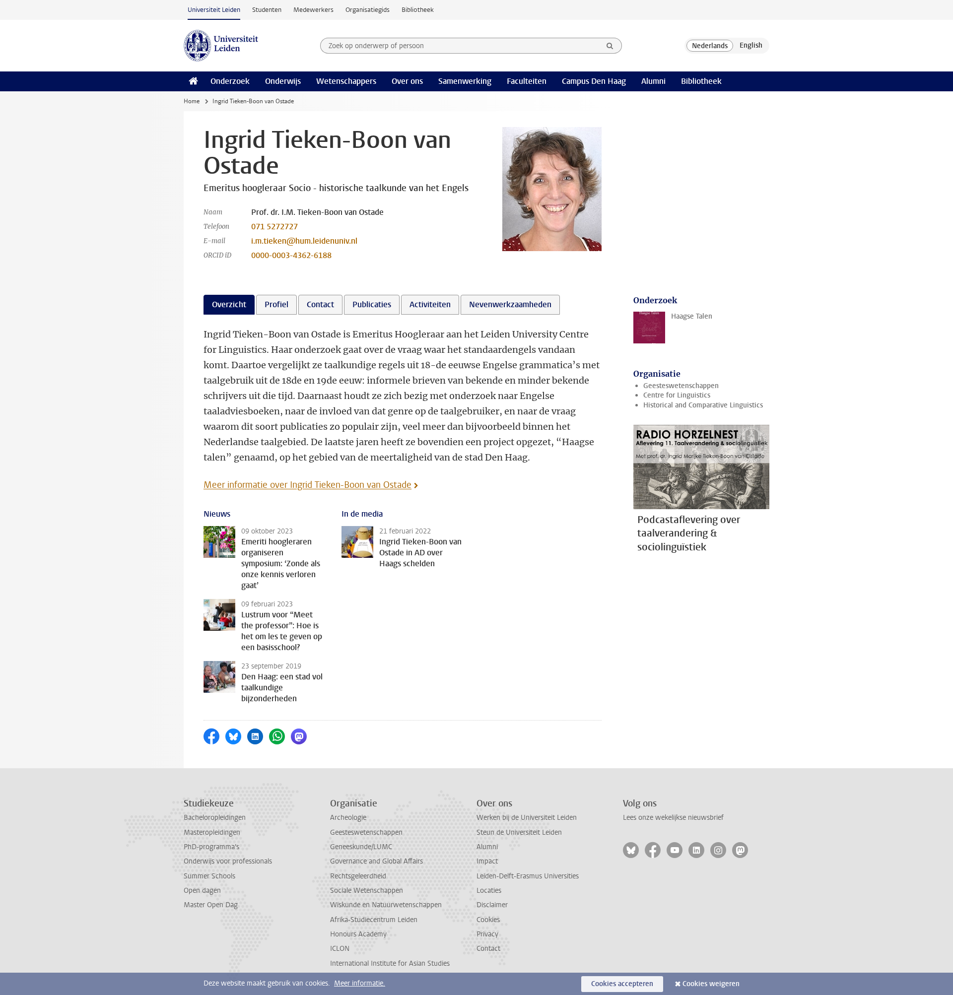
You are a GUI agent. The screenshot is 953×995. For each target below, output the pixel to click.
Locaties (488, 890)
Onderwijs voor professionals (228, 861)
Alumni (653, 81)
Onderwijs (283, 81)
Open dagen (202, 890)
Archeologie (348, 817)
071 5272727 (274, 226)
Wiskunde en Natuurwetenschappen (386, 905)
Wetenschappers (346, 81)
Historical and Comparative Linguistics (703, 405)
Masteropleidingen (212, 832)
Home (192, 101)
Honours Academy (358, 934)
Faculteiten (526, 81)
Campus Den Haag (594, 81)
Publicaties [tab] (371, 304)
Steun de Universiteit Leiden (519, 832)
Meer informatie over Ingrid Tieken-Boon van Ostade (307, 485)
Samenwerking (464, 81)
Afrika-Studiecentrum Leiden (373, 920)
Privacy (487, 934)
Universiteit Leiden (214, 9)
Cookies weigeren (711, 984)
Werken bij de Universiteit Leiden (526, 817)
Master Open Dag (211, 905)
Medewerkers (313, 9)
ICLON (339, 948)
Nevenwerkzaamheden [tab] (510, 304)
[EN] (751, 46)
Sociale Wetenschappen (366, 890)
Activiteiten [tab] (430, 304)
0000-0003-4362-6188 (291, 255)
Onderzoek (230, 81)
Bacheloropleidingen (215, 817)
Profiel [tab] (276, 304)
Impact (487, 861)
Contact (488, 948)
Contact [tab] (320, 304)
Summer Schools (209, 876)
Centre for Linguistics (676, 395)
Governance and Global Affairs (376, 861)
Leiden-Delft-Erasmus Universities (527, 876)
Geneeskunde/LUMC (361, 847)
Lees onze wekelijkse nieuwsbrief (673, 817)
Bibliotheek (418, 9)
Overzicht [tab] (229, 304)
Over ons (407, 81)
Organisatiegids (367, 9)
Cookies (488, 920)
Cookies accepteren (622, 984)
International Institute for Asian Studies (390, 963)
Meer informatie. (359, 983)
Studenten (266, 9)
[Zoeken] (610, 46)
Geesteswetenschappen (681, 386)
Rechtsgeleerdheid (358, 876)
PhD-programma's (211, 847)
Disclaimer (492, 905)
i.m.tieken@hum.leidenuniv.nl (304, 241)
